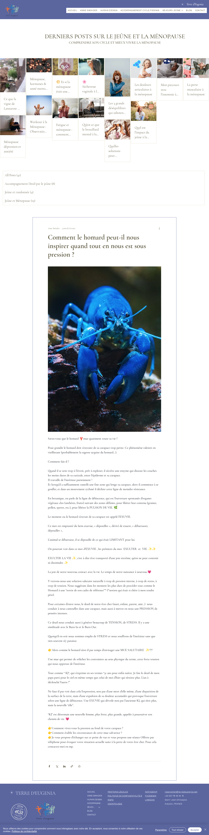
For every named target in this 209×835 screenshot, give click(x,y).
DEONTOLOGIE (115, 804)
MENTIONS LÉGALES (118, 792)
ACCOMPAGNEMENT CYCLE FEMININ (95, 803)
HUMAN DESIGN (94, 800)
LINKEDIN (150, 800)
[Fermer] (205, 830)
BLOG (89, 811)
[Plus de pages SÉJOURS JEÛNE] (182, 10)
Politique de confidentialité (24, 831)
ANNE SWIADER (94, 796)
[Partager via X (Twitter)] (56, 766)
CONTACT (91, 815)
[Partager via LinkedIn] (64, 766)
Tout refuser (177, 829)
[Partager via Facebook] (49, 766)
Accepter (194, 829)
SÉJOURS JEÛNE (91, 807)
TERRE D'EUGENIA (35, 793)
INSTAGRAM (151, 792)
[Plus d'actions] (159, 228)
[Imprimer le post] (79, 766)
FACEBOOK (150, 796)
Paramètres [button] (161, 829)
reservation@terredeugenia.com (181, 792)
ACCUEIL (91, 792)
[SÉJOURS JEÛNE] (99, 807)
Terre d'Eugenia (195, 4)
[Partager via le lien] (71, 766)
